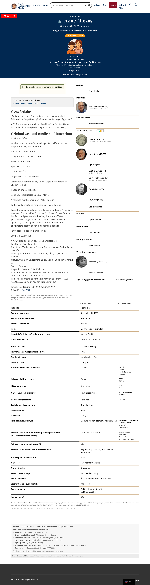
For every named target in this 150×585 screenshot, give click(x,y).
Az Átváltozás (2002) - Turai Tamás (29, 103)
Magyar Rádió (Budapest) (97, 109)
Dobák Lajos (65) (96, 189)
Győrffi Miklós (95, 219)
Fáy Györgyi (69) (96, 199)
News (45, 5)
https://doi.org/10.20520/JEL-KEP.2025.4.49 (74, 505)
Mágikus (88, 65)
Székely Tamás (95, 206)
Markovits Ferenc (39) (98, 106)
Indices (97, 5)
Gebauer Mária (95, 232)
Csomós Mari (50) (97, 139)
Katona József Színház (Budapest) (100, 141)
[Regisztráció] (136, 4)
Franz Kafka (94, 91)
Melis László (94, 245)
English (36, 5)
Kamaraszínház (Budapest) (98, 180)
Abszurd (59, 65)
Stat (105, 5)
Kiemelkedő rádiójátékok (75, 74)
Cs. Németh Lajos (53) (98, 178)
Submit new (122, 6)
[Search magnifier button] (89, 5)
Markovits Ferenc (96, 123)
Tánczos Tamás (96, 272)
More (113, 5)
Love (11, 16)
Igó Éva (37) (94, 164)
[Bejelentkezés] (130, 4)
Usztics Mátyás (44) (97, 171)
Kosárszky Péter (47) (98, 261)
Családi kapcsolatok (74, 65)
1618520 (26, 290)
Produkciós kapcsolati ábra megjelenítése (42, 87)
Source (44, 532)
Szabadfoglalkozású (95, 173)
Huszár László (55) (97, 154)
